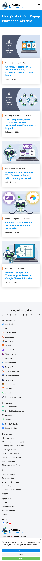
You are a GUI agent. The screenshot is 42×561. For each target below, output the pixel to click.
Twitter (7, 523)
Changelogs (6, 486)
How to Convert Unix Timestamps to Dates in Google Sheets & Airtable (18, 275)
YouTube (10, 523)
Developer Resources (10, 482)
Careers (5, 514)
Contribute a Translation (11, 490)
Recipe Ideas (10, 168)
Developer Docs (8, 478)
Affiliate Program (8, 510)
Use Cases (9, 269)
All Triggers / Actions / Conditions (15, 442)
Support (5, 494)
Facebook (3, 523)
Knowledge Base (8, 474)
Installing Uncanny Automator (13, 446)
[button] (39, 5)
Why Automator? (8, 507)
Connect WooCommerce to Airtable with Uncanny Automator (20, 225)
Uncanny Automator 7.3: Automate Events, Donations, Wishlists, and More (19, 71)
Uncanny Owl (20, 536)
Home (4, 503)
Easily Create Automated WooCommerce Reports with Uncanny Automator (19, 175)
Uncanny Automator (13, 116)
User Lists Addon (8, 461)
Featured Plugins (12, 219)
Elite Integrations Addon (11, 465)
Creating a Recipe (9, 450)
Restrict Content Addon (11, 457)
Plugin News (10, 63)
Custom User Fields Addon (12, 453)
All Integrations (8, 438)
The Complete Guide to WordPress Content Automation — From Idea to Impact (20, 124)
